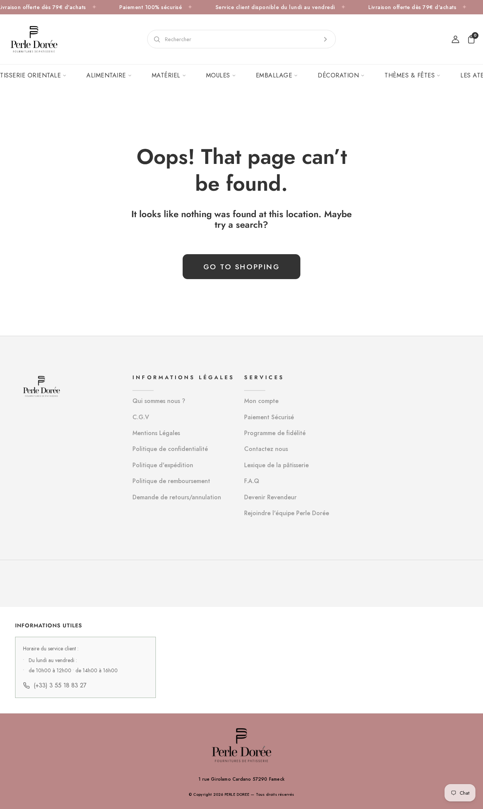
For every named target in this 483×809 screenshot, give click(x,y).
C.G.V (140, 417)
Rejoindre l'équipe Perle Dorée (286, 513)
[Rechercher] (325, 39)
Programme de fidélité (275, 433)
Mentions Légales (156, 433)
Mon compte (261, 401)
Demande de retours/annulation (176, 497)
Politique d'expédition (162, 465)
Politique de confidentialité (170, 449)
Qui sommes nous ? (158, 401)
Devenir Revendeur (270, 497)
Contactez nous (266, 449)
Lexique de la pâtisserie (276, 465)
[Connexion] (455, 39)
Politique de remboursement (171, 481)
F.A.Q (251, 481)
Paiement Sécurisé (269, 417)
